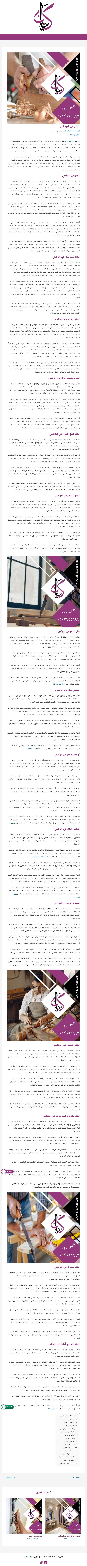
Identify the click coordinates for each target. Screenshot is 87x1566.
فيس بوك (51, 1409)
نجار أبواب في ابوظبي (70, 1426)
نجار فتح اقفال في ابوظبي (69, 1432)
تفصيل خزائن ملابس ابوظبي (69, 1536)
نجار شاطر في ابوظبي (70, 1435)
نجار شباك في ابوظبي (70, 1460)
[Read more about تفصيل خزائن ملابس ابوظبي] (63, 1516)
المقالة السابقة (78, 1478)
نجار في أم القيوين (61, 552)
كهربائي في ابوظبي (35, 1536)
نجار (57, 157)
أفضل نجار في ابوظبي (70, 1448)
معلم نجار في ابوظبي (70, 1441)
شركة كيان (69, 141)
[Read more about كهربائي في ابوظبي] (24, 1516)
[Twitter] (41, 1562)
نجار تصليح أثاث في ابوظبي (68, 1463)
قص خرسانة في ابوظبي (41, 857)
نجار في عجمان (32, 749)
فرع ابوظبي (77, 1539)
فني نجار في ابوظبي (71, 1438)
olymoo (26, 1557)
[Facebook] (45, 1562)
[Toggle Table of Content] (75, 1416)
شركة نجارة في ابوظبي (70, 1451)
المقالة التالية (8, 1478)
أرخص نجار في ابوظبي (70, 1444)
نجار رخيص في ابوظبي (70, 1454)
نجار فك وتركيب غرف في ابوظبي (67, 1457)
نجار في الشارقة (59, 684)
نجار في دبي (14, 823)
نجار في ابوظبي (72, 1419)
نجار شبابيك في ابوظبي (70, 1423)
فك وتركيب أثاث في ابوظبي (68, 1429)
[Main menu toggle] (43, 37)
